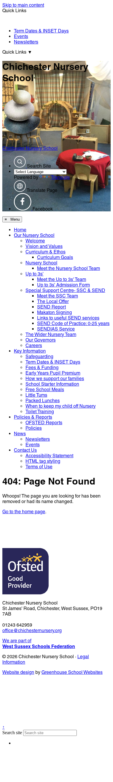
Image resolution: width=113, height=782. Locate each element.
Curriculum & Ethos (45, 252)
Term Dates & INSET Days (41, 31)
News (20, 433)
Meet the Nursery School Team (68, 268)
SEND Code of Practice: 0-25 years (73, 323)
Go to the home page (23, 511)
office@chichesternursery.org (32, 630)
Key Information (30, 351)
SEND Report (51, 307)
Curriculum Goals (55, 257)
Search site (12, 732)
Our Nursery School (34, 235)
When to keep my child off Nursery (60, 406)
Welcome (35, 241)
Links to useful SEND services (68, 318)
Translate (60, 177)
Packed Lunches (42, 400)
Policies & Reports (33, 417)
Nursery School (41, 263)
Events (21, 36)
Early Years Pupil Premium (52, 373)
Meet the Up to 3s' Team (61, 279)
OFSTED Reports (43, 422)
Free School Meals (44, 389)
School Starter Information (52, 384)
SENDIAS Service (56, 329)
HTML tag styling (42, 461)
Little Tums (36, 395)
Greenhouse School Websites (72, 672)
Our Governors (40, 340)
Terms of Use (38, 466)
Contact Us (25, 450)
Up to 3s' (34, 274)
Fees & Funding (42, 367)
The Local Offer (53, 301)
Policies (33, 428)
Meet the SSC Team (57, 296)
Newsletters (26, 42)
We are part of (38, 643)
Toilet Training (39, 411)
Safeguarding (39, 356)
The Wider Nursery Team (50, 334)
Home (20, 230)
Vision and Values (44, 246)
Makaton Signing (54, 312)
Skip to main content (23, 5)
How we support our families (54, 378)
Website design (18, 672)
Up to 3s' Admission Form (63, 285)
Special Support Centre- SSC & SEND (65, 290)
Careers (33, 345)
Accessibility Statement (49, 455)
